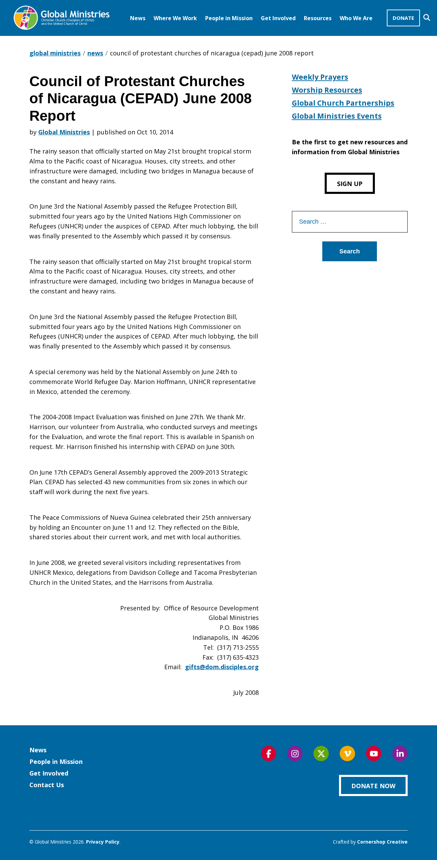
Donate (403, 17)
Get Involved (278, 18)
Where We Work (175, 18)
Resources (318, 18)
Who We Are (356, 18)
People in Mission (229, 18)
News (137, 18)
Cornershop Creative (382, 841)
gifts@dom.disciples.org (222, 667)
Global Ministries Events (337, 116)
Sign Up (350, 184)
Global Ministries (64, 132)
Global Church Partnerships (343, 103)
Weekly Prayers (320, 77)
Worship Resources (327, 90)
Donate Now (373, 786)
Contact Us (46, 785)
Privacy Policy (102, 841)
